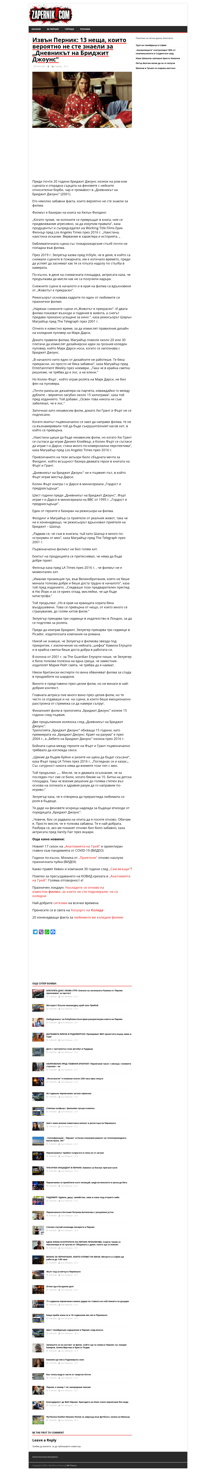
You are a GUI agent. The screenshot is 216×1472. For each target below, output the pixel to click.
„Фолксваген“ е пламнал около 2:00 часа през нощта (74, 1078)
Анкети (35, 1457)
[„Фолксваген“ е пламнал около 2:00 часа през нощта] (38, 1084)
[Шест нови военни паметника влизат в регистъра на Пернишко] (38, 1129)
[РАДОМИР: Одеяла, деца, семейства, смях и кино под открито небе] (38, 1203)
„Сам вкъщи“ (119, 869)
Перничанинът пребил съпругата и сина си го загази (75, 1152)
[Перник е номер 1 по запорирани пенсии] (38, 1393)
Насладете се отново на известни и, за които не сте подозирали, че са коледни (75, 891)
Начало (36, 29)
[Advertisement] (82, 151)
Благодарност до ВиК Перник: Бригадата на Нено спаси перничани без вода (87, 1402)
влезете (47, 1446)
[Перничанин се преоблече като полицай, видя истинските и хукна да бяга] (38, 1188)
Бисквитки (53, 1457)
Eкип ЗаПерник (67, 996)
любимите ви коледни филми (98, 917)
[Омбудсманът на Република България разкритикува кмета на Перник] (38, 1025)
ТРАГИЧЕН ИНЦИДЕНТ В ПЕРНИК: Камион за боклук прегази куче (81, 1167)
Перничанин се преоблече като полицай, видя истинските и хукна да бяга (86, 1182)
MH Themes (72, 1465)
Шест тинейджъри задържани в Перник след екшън (74, 1330)
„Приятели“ (87, 857)
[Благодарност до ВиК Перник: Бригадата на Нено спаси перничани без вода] (38, 1407)
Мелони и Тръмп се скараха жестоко (155, 68)
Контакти (168, 38)
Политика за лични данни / (150, 38)
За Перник (53, 29)
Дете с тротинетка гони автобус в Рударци (69, 1048)
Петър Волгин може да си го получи (155, 63)
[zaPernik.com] (51, 24)
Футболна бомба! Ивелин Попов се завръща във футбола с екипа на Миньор (88, 1416)
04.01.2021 (41, 66)
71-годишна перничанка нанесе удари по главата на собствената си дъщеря (87, 1301)
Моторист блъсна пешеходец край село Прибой (72, 1005)
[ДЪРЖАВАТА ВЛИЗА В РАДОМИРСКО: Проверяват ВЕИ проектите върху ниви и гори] (38, 1039)
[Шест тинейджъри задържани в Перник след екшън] (38, 1335)
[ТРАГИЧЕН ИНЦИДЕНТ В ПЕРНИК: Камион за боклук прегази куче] (38, 1173)
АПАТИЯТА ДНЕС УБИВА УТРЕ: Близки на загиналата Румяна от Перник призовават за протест (84, 992)
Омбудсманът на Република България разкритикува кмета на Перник (84, 1019)
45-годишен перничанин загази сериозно (68, 1093)
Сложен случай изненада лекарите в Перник (70, 1227)
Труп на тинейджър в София (151, 45)
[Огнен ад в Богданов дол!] (38, 1292)
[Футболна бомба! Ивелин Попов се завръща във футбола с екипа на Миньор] (38, 1422)
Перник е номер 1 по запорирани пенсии (68, 1387)
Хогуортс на (87, 910)
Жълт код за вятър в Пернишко (63, 1271)
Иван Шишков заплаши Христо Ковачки (158, 58)
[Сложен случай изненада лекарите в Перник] (38, 1232)
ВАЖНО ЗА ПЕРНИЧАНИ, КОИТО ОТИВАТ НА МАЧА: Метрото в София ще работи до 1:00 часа (85, 1258)
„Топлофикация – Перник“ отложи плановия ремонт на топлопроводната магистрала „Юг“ (86, 1139)
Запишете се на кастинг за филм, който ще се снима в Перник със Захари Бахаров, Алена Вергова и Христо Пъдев (86, 1346)
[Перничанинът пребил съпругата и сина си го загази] (38, 1158)
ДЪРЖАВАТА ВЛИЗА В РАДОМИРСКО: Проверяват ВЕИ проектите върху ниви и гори (88, 1035)
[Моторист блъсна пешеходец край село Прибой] (38, 1010)
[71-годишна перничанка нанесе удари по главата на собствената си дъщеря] (38, 1306)
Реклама (85, 29)
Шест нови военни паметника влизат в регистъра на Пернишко (81, 1123)
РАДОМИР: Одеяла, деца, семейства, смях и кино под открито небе (82, 1197)
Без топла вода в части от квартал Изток (68, 1374)
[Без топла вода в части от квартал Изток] (38, 1378)
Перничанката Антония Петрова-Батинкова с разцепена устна (79, 1212)
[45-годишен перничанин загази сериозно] (38, 1099)
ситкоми (60, 903)
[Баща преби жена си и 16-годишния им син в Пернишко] (38, 1321)
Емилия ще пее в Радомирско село (65, 1359)
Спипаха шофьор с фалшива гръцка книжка (70, 1108)
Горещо (69, 29)
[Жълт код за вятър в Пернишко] (38, 1277)
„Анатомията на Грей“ (82, 846)
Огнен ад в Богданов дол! (60, 1286)
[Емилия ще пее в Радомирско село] (38, 1365)
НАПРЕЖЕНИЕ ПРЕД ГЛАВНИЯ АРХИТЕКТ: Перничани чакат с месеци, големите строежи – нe (88, 1065)
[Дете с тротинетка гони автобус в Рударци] (38, 1054)
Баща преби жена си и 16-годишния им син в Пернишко (76, 1315)
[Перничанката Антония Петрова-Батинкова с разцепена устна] (38, 1218)
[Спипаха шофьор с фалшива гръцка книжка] (38, 1114)
